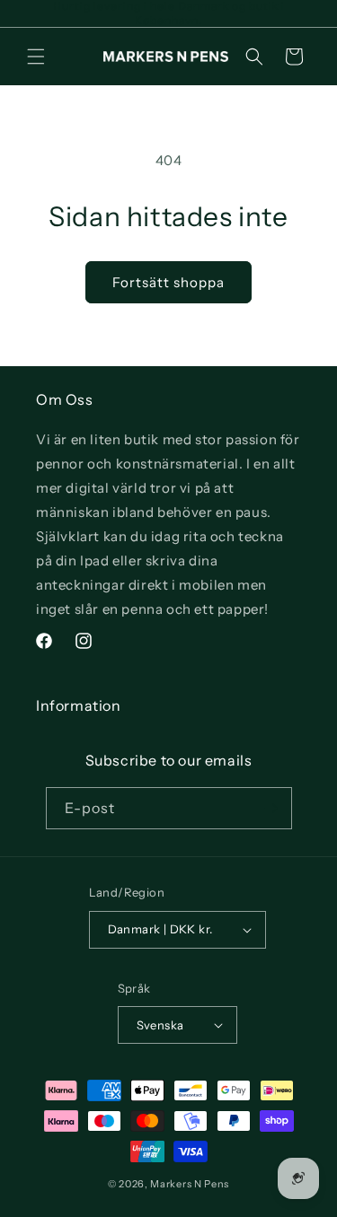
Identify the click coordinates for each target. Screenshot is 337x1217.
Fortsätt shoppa (168, 282)
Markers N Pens (189, 1184)
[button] (36, 56)
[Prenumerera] (271, 808)
